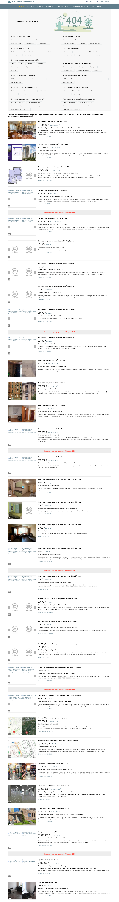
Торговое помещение (34, 102)
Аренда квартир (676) (71, 36)
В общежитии (15, 51)
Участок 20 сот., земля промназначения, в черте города (58, 740)
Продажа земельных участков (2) (24, 75)
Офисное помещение (17, 102)
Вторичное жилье (16, 43)
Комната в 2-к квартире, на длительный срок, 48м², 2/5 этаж (59, 576)
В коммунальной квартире (31, 51)
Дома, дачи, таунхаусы (45, 6)
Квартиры (20, 6)
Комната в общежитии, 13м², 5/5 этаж (51, 405)
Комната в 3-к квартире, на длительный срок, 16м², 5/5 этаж (59, 548)
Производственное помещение (19, 109)
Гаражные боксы (44, 90)
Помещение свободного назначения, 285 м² (53, 786)
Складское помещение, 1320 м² (49, 832)
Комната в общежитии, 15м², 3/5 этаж (51, 383)
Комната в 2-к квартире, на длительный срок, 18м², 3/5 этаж (59, 479)
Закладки (91, 1)
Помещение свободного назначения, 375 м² (53, 808)
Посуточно (82, 43)
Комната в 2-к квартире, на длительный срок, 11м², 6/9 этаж (59, 524)
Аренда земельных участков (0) (75, 75)
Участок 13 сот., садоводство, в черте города (54, 718)
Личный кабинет (104, 1)
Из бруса (13, 70)
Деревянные (29, 67)
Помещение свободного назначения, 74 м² (53, 763)
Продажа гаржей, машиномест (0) (24, 87)
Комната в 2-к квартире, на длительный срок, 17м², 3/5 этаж (59, 502)
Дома (12, 63)
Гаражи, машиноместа (80, 6)
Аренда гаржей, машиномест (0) (75, 87)
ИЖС (12, 78)
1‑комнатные (14, 39)
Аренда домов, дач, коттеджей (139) (77, 63)
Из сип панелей (42, 67)
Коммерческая (97, 6)
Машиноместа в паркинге (27, 90)
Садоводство (23, 78)
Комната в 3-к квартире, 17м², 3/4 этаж (52, 429)
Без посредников (43, 43)
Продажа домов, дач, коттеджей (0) (25, 60)
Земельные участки (62, 6)
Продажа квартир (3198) (20, 36)
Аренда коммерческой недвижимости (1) (79, 99)
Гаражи (13, 90)
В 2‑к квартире (47, 51)
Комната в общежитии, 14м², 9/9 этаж (51, 360)
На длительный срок (68, 43)
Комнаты (30, 6)
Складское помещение (42, 106)
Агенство (52, 78)
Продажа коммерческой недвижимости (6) (28, 99)
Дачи (21, 63)
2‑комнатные (27, 39)
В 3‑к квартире (15, 55)
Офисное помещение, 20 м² (48, 882)
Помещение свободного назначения (21, 106)
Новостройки (30, 43)
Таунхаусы (41, 63)
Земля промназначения (38, 78)
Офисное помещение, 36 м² (48, 860)
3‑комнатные (39, 39)
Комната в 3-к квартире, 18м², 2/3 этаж (52, 457)
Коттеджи (30, 63)
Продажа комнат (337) (20, 48)
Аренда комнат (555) (71, 48)
